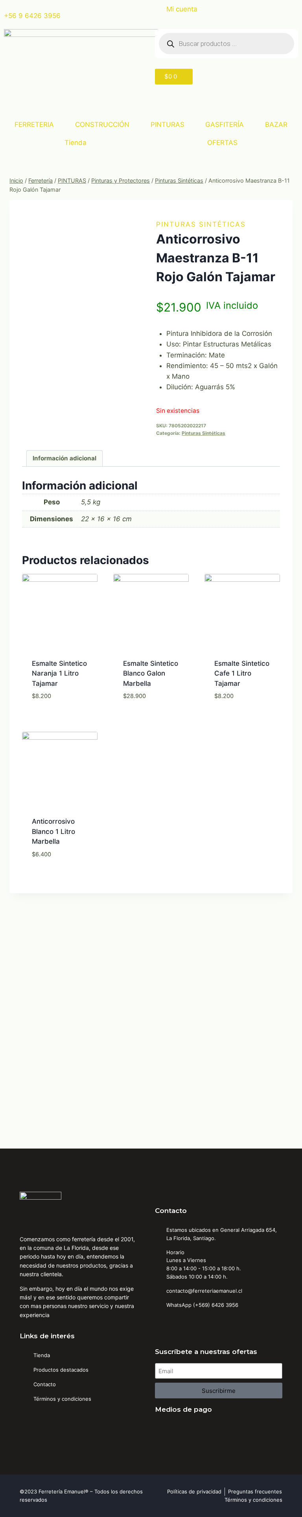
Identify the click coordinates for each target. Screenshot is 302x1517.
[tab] (64, 458)
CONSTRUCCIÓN (102, 124)
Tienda (75, 143)
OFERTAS (222, 143)
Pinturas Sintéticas (201, 224)
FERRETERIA (34, 124)
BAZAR (276, 124)
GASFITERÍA (224, 124)
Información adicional (64, 458)
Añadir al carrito (60, 715)
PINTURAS (167, 124)
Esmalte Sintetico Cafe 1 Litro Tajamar (241, 673)
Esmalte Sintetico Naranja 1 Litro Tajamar (59, 673)
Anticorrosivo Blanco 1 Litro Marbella (53, 831)
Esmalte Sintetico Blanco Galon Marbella (150, 673)
